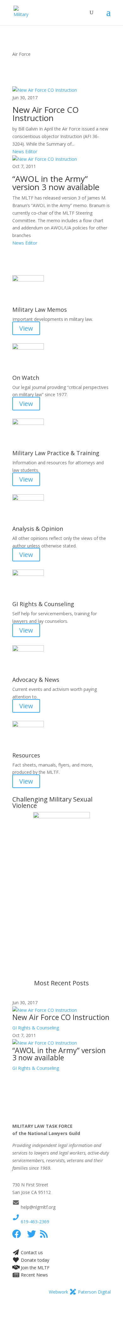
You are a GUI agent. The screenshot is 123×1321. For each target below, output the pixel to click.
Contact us (31, 1252)
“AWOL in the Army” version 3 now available (55, 183)
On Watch (25, 377)
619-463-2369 (34, 1222)
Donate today (34, 1260)
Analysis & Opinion (37, 528)
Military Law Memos (39, 309)
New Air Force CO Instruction (45, 114)
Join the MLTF (35, 1268)
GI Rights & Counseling (43, 604)
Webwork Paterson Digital (80, 1292)
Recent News (34, 1275)
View (26, 328)
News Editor (24, 151)
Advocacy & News (35, 679)
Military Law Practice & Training (55, 453)
